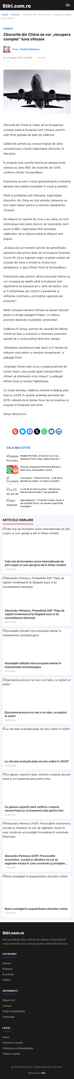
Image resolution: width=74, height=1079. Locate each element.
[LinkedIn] (59, 431)
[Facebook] (30, 431)
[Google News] (15, 431)
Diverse (15, 14)
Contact (7, 1005)
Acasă (4, 14)
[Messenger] (22, 431)
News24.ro (19, 414)
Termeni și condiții (13, 1042)
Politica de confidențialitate (18, 1048)
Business (7, 968)
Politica (7, 979)
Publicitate (8, 1016)
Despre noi (9, 1000)
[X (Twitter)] (37, 431)
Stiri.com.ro (13, 933)
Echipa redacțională (14, 1011)
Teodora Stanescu (29, 49)
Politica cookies (11, 1053)
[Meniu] (67, 5)
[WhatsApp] (44, 431)
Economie (8, 974)
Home (6, 1037)
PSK (43, 1073)
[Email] (51, 431)
